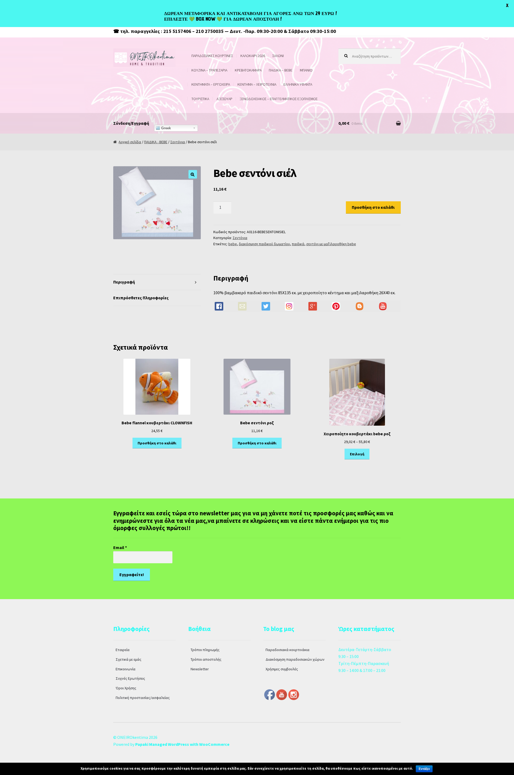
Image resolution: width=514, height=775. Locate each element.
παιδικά (298, 243)
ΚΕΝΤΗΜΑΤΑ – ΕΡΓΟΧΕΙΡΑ (210, 84)
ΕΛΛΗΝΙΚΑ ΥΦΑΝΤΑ (298, 84)
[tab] (157, 282)
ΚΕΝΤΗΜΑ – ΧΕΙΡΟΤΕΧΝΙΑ (256, 84)
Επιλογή (357, 454)
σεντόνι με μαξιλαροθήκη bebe (331, 243)
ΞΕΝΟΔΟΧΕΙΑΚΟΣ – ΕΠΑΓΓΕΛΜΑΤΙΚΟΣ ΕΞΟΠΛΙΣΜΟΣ (279, 98)
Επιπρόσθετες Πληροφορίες (141, 297)
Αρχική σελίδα (130, 141)
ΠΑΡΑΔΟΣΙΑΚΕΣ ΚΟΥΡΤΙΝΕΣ (212, 55)
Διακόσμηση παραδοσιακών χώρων (295, 659)
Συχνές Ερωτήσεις (130, 678)
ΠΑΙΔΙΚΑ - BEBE (155, 141)
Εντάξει (424, 769)
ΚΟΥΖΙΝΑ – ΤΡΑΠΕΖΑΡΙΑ (209, 70)
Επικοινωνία (125, 669)
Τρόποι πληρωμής (205, 649)
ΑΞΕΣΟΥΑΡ (224, 98)
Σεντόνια (177, 141)
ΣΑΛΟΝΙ (278, 55)
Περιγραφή (124, 282)
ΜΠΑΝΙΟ (306, 70)
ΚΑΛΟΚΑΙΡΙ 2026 (252, 55)
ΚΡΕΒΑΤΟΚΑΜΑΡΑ (248, 70)
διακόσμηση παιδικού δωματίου (264, 243)
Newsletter (200, 669)
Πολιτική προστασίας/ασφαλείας (143, 697)
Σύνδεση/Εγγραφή (131, 123)
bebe (232, 243)
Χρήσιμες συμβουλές (282, 669)
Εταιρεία (123, 649)
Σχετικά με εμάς (128, 659)
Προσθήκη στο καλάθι (373, 207)
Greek (165, 128)
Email (120, 547)
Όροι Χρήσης (126, 688)
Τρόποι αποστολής (206, 659)
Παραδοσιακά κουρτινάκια (287, 649)
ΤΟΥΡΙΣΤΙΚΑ (200, 98)
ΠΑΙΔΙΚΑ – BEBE (280, 70)
